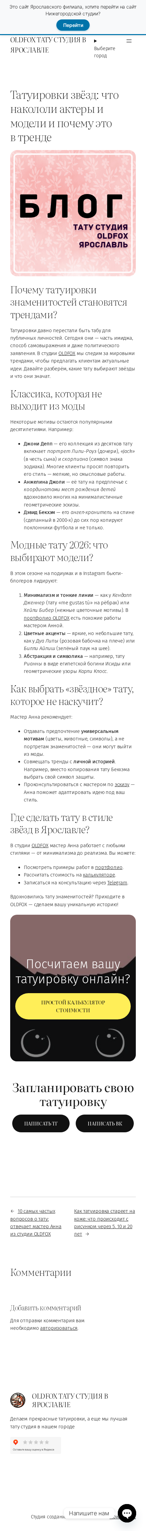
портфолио (109, 867)
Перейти (73, 25)
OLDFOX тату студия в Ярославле (48, 44)
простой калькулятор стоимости (73, 1006)
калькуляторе (99, 875)
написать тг (41, 1123)
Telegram (117, 883)
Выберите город (104, 52)
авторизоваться (58, 1328)
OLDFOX (66, 353)
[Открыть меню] (129, 41)
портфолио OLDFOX (47, 618)
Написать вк (105, 1123)
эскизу (122, 784)
